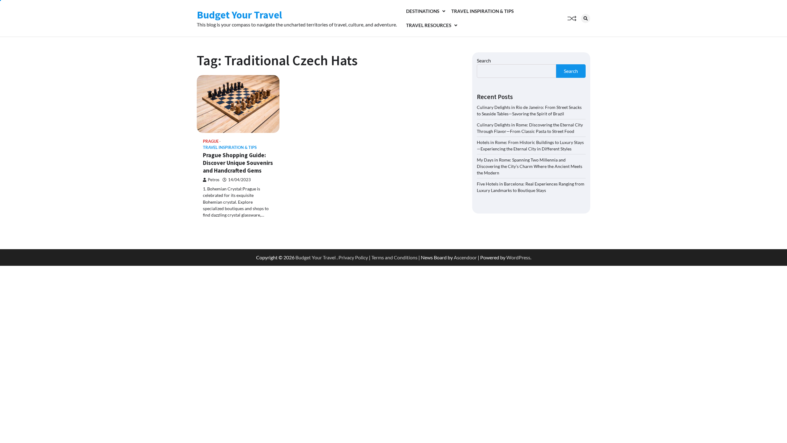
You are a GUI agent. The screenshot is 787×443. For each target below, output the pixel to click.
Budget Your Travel (239, 14)
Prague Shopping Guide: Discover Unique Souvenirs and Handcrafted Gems (238, 162)
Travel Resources (428, 25)
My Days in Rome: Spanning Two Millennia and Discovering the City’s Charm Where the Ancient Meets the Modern (529, 166)
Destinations (422, 11)
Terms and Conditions (394, 257)
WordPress (518, 257)
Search (484, 60)
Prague (211, 141)
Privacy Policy (353, 257)
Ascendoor (465, 257)
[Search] (585, 18)
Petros (213, 180)
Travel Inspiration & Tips (482, 11)
